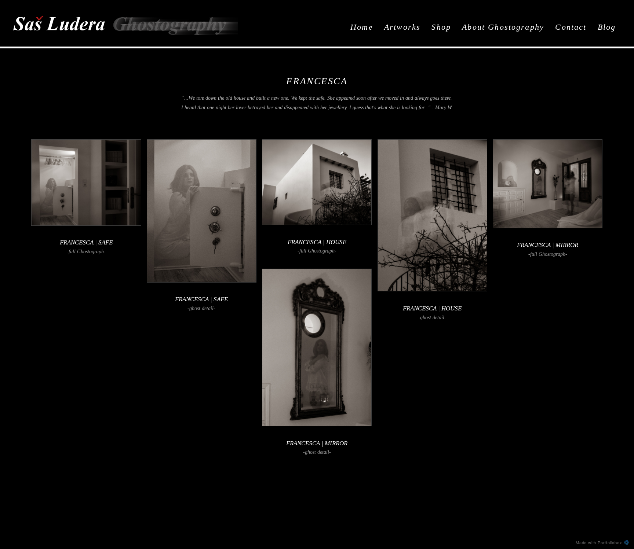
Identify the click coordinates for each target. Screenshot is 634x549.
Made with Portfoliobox (599, 542)
